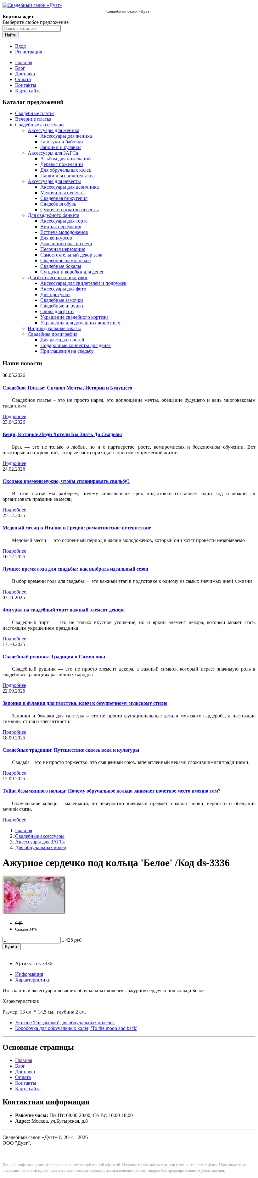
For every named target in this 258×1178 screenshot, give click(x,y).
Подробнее (14, 416)
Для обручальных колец (66, 170)
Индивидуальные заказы (54, 328)
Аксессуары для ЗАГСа (53, 153)
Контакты (25, 85)
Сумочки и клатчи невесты (69, 209)
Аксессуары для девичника (69, 187)
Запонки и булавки (60, 147)
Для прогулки (55, 294)
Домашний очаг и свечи (66, 243)
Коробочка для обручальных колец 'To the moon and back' (76, 1028)
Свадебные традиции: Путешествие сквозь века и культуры (71, 750)
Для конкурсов (56, 238)
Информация (29, 974)
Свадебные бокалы (60, 266)
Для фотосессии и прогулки (57, 277)
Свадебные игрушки (62, 305)
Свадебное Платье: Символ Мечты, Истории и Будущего (67, 387)
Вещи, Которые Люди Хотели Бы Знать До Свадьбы (62, 434)
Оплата (23, 79)
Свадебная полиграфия (52, 334)
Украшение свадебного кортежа (74, 317)
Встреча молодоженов (64, 232)
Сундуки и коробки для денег (72, 271)
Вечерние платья (33, 119)
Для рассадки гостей (62, 339)
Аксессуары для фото (63, 288)
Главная (23, 62)
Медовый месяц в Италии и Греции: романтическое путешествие (77, 527)
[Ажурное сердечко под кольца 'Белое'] (34, 912)
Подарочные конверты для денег (75, 345)
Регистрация (28, 51)
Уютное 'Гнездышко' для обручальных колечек (65, 1022)
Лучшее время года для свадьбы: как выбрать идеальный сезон (75, 569)
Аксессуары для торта (63, 221)
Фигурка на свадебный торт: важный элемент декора (64, 609)
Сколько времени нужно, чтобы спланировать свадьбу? (66, 481)
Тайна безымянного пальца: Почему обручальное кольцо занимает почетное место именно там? (112, 791)
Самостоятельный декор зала (71, 254)
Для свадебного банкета (53, 215)
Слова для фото (57, 311)
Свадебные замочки (61, 300)
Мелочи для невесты (62, 192)
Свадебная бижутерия (63, 198)
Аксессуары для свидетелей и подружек (83, 283)
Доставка (25, 73)
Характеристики (33, 979)
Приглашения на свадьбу (67, 351)
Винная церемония (60, 226)
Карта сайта (28, 90)
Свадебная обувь (58, 204)
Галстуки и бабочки (61, 141)
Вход (20, 46)
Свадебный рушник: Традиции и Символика (54, 656)
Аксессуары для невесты (54, 181)
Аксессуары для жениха (53, 130)
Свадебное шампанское (65, 260)
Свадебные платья (34, 113)
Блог (20, 68)
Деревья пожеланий (61, 164)
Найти (10, 35)
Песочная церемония (62, 249)
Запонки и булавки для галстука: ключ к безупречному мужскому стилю (85, 703)
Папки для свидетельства (67, 175)
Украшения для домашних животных (80, 322)
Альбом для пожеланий (65, 158)
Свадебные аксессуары (39, 124)
